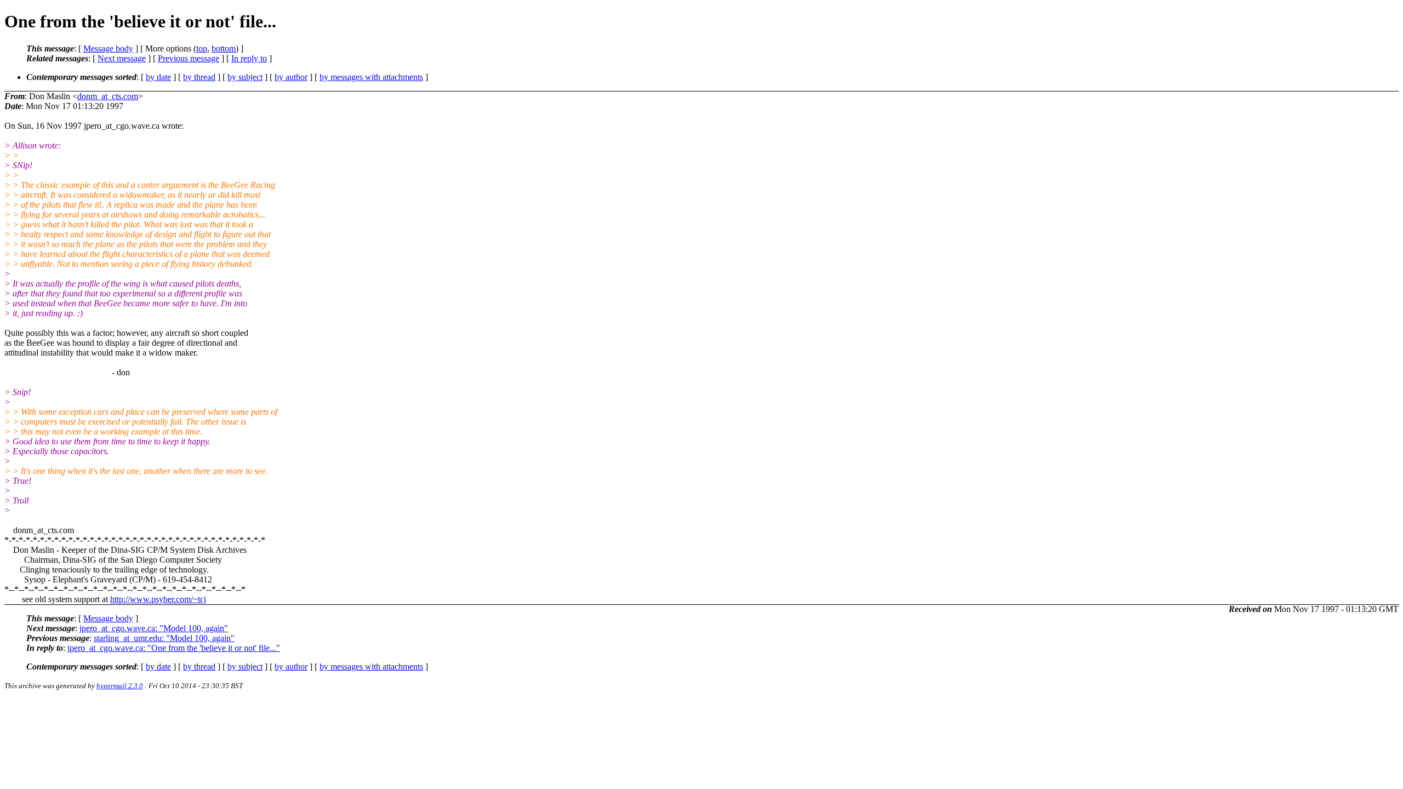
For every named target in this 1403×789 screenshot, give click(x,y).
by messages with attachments (371, 77)
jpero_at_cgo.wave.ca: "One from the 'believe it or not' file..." (173, 648)
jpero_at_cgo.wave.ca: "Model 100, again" (153, 628)
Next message (122, 58)
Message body (108, 48)
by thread (199, 77)
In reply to (249, 58)
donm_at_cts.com (107, 96)
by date (158, 77)
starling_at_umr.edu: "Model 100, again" (164, 638)
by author (291, 77)
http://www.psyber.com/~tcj (158, 599)
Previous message (188, 58)
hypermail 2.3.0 (119, 686)
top (201, 48)
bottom (224, 48)
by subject (245, 77)
